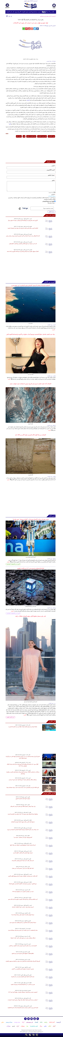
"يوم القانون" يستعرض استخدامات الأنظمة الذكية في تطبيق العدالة (23, 883)
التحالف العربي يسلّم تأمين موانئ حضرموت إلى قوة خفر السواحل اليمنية (23, 228)
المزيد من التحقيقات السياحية (13, 564)
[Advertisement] (30, 149)
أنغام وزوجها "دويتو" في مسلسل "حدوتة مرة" (23, 837)
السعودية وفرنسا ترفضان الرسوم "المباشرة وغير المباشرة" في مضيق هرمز (30, 285)
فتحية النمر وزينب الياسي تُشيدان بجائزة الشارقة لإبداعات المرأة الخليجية (23, 1007)
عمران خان (18, 136)
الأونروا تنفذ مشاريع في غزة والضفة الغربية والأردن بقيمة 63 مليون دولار (23, 220)
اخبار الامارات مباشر (31, 136)
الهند (10, 123)
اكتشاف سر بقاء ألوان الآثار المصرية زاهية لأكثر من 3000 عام (30, 434)
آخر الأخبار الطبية (10, 717)
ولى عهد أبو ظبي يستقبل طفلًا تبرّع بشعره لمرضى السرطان (22, 806)
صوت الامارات (51, 136)
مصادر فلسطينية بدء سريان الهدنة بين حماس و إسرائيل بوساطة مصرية (23, 930)
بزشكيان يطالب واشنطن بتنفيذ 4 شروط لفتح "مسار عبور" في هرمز (23, 779)
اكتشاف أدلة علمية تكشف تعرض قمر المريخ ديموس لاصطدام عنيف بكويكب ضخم (30, 383)
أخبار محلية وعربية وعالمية (45, 16)
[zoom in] (7, 16)
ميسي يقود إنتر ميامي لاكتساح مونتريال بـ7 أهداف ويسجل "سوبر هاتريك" (30, 519)
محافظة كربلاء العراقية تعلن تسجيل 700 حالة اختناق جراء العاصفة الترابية (23, 814)
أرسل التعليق (51, 211)
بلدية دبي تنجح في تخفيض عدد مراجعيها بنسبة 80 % (22, 891)
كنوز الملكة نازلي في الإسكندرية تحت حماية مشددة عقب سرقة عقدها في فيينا (23, 787)
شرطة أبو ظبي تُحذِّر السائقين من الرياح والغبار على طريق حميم (23, 922)
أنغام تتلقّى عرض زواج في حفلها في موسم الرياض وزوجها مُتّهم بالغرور (22, 876)
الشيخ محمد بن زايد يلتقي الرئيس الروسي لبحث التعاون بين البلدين (23, 945)
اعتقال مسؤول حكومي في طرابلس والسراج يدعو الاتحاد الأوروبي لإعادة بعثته (23, 251)
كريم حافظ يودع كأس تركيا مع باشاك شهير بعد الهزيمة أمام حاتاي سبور (22, 899)
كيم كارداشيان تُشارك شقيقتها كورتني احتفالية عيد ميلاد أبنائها (23, 845)
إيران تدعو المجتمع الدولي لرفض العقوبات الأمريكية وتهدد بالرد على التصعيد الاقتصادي (29, 11)
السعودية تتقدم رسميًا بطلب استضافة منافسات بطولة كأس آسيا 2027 (22, 992)
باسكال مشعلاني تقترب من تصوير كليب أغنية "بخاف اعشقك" (22, 938)
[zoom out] (11, 16)
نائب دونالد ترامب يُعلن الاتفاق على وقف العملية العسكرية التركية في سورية (22, 829)
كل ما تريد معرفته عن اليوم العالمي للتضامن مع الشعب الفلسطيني (23, 243)
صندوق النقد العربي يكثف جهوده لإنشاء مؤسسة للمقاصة (23, 821)
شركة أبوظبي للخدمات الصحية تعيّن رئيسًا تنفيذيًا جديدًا (23, 914)
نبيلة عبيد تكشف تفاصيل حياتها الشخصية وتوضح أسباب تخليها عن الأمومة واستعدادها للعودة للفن (30, 334)
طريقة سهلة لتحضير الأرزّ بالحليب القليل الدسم (22, 852)
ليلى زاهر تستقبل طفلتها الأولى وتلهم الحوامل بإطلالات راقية (30, 616)
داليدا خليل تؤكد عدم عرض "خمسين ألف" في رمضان (23, 868)
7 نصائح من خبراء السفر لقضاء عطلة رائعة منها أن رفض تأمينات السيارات (23, 999)
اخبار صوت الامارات (42, 136)
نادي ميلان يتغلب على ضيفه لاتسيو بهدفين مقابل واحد (23, 860)
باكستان (28, 100)
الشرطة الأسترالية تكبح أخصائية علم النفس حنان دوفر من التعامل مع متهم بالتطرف (23, 961)
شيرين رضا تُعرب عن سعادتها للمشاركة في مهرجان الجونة (23, 984)
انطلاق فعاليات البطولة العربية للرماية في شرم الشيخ (23, 953)
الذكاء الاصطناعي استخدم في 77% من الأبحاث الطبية (30, 568)
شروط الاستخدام (51, 196)
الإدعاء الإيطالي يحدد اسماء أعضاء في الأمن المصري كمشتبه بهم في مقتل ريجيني (23, 235)
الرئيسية (53, 16)
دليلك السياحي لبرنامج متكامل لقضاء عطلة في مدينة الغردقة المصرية (22, 726)
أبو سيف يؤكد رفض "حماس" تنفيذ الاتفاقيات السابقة (23, 907)
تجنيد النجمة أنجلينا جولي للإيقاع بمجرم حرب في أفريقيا (22, 976)
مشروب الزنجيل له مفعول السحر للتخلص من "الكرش (23, 968)
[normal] (9, 16)
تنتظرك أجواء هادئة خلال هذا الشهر (23, 798)
